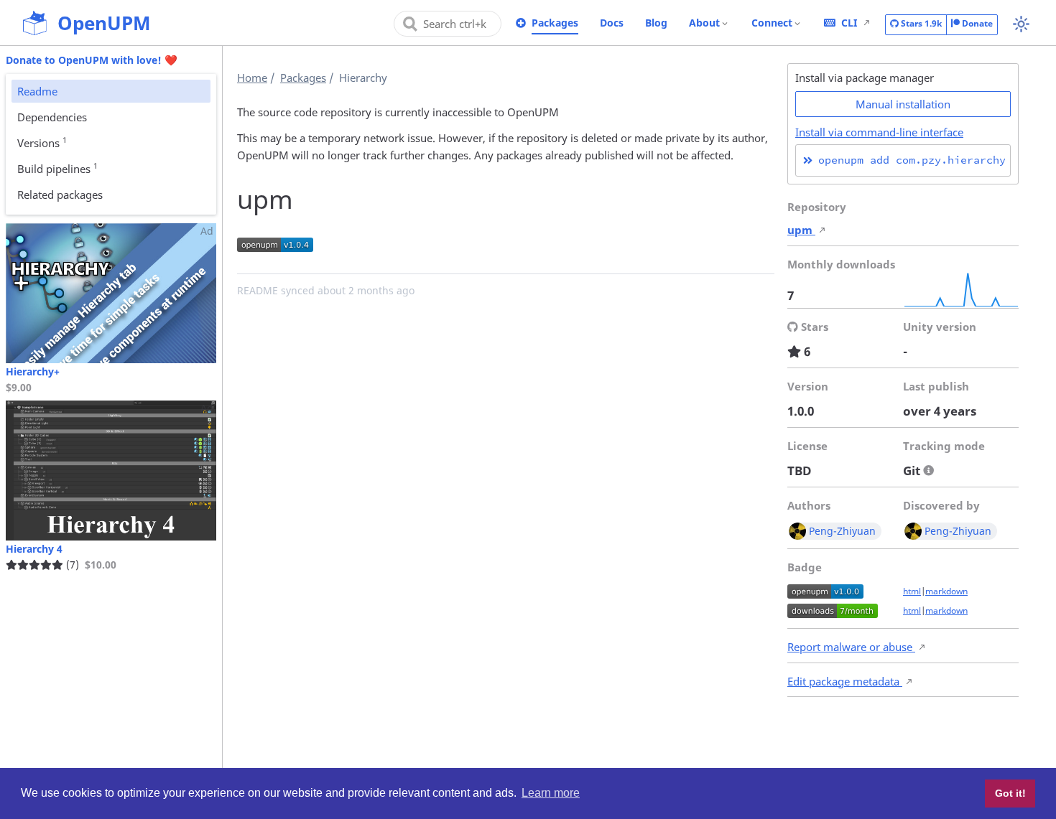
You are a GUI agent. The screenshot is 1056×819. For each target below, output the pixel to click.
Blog (656, 22)
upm (801, 230)
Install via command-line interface (879, 132)
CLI (849, 22)
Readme (37, 91)
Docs (612, 22)
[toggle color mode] (1021, 24)
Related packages (60, 194)
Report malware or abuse (851, 647)
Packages (555, 22)
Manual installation (903, 104)
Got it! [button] (1010, 793)
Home (252, 77)
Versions (42, 142)
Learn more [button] (551, 793)
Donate (976, 23)
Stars (920, 23)
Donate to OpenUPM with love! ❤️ (91, 60)
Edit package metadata (844, 681)
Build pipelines (57, 168)
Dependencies (52, 117)
